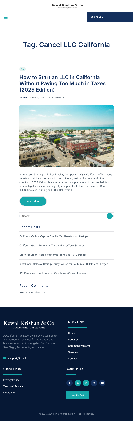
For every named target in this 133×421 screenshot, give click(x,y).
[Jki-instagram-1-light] (94, 383)
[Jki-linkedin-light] (86, 383)
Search (110, 216)
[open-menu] (5, 17)
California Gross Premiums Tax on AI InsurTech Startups (51, 246)
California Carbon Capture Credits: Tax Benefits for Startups (53, 236)
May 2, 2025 (38, 97)
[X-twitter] (78, 383)
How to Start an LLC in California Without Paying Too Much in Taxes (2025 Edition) (62, 83)
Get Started (97, 17)
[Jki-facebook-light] (69, 383)
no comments (56, 97)
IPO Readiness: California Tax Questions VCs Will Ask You (52, 273)
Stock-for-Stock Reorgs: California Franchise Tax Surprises (53, 255)
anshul (24, 97)
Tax (22, 69)
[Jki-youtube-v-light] (102, 383)
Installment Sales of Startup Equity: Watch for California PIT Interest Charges (63, 264)
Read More (33, 201)
